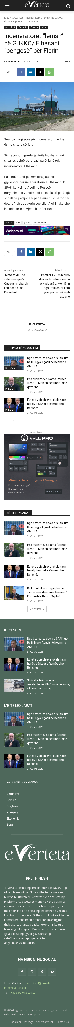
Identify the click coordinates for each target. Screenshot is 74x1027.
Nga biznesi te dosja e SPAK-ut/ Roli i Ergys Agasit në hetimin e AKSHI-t (47, 362)
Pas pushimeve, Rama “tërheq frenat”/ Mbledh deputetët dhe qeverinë (47, 383)
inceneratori (41, 222)
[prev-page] (6, 420)
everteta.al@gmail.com (40, 983)
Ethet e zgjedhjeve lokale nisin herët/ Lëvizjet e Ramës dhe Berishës (46, 403)
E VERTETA (13, 61)
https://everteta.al (37, 330)
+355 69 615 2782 (22, 992)
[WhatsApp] (49, 72)
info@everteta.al (15, 988)
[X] (40, 72)
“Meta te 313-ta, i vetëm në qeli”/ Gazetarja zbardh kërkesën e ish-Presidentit (16, 283)
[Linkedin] (31, 72)
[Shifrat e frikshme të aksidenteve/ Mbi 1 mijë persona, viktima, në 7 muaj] (14, 685)
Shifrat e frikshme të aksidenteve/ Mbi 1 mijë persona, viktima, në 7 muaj (48, 684)
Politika (9, 389)
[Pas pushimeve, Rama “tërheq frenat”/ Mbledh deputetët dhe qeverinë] (14, 384)
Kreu (6, 17)
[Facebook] (21, 72)
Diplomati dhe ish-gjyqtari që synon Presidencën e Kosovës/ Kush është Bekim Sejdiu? (47, 592)
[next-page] (13, 420)
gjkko (27, 222)
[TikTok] (42, 972)
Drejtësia (22, 27)
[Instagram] (32, 972)
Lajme (44, 27)
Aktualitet (17, 17)
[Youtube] (52, 972)
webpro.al (35, 1014)
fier (18, 222)
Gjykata (34, 27)
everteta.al (61, 1010)
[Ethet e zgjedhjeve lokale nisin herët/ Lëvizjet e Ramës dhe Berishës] (14, 405)
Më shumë (36, 609)
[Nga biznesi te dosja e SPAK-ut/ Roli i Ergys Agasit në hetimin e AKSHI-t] (14, 363)
